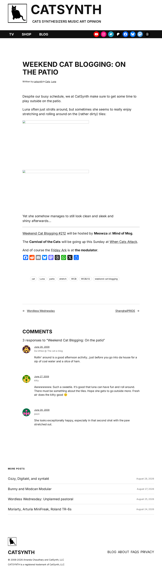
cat (33, 278)
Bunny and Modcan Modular (30, 489)
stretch (62, 278)
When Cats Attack (123, 242)
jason (37, 413)
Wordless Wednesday (41, 310)
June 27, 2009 (41, 376)
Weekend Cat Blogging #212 (44, 233)
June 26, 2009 (42, 347)
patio (52, 278)
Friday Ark (59, 250)
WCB (73, 278)
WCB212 (85, 278)
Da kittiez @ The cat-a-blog (48, 350)
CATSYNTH (66, 9)
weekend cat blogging (106, 278)
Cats (47, 81)
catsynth (38, 81)
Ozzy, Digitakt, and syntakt (28, 478)
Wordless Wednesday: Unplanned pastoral (40, 499)
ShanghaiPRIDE (125, 310)
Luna (53, 81)
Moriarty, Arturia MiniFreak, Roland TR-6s (40, 509)
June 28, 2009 (42, 410)
